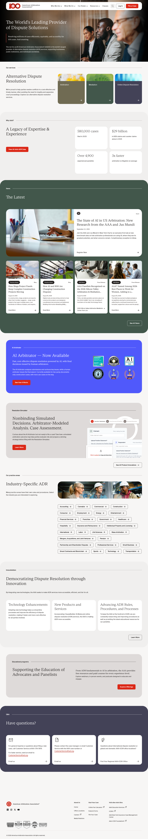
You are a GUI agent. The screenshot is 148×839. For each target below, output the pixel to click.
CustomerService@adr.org (18, 755)
